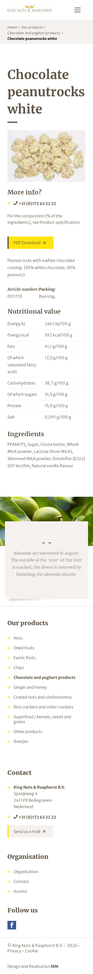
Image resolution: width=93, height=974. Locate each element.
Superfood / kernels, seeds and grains (42, 719)
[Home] (29, 9)
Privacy (14, 950)
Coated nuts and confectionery (43, 697)
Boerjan (21, 741)
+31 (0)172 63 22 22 (37, 204)
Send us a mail (27, 831)
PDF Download (27, 242)
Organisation (26, 871)
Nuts (18, 638)
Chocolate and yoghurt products (33, 33)
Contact (21, 881)
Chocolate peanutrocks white (32, 38)
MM (54, 966)
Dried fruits (24, 647)
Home (12, 27)
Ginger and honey (30, 687)
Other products (28, 731)
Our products (32, 27)
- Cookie (30, 950)
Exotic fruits (25, 657)
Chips (19, 667)
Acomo (20, 891)
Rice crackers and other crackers (43, 706)
